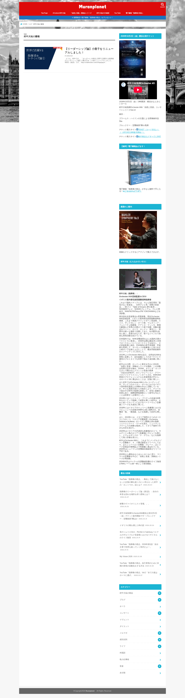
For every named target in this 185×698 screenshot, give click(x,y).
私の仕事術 (124, 659)
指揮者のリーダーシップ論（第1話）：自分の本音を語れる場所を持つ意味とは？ (139, 494)
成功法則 (123, 639)
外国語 (122, 653)
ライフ (122, 646)
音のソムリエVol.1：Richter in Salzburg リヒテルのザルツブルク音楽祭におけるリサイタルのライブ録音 (139, 535)
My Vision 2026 (131, 556)
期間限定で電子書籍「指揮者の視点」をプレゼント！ (93, 17)
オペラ (122, 606)
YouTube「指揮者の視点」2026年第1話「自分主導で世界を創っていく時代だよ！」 (139, 547)
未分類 (122, 673)
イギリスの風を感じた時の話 (137, 525)
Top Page (44, 13)
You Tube (117, 13)
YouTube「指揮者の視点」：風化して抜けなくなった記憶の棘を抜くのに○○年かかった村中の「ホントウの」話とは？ (139, 482)
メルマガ (123, 633)
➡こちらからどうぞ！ (132, 191)
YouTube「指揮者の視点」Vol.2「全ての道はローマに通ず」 (138, 574)
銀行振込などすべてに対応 (149, 137)
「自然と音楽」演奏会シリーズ (80, 13)
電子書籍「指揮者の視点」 (135, 13)
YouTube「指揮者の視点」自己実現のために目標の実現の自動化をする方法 (139, 564)
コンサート (124, 613)
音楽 (121, 666)
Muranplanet (94, 6)
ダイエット (124, 626)
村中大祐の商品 (126, 593)
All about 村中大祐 (59, 13)
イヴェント (124, 620)
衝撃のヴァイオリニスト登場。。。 (135, 505)
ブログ (122, 600)
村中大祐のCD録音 (103, 13)
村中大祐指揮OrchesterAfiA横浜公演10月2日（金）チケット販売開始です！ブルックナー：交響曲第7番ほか (138, 516)
